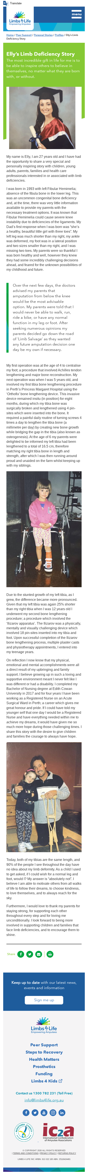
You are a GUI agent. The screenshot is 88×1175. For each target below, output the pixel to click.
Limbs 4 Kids (44, 1081)
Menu (77, 14)
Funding (44, 1073)
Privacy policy (48, 1153)
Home (10, 35)
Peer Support (24, 35)
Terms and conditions (25, 1153)
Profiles (59, 35)
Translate (16, 3)
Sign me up (44, 1000)
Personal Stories (43, 35)
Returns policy (67, 1153)
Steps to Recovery (44, 1052)
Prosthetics (44, 1066)
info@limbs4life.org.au (44, 1100)
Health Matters (44, 1059)
